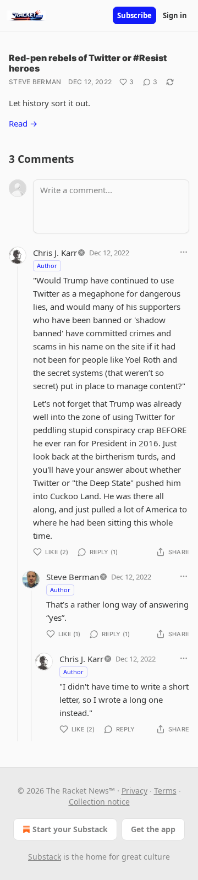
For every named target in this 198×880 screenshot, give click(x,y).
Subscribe (134, 15)
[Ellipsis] (184, 252)
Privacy (134, 790)
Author (47, 265)
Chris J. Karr (55, 252)
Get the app (153, 829)
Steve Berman (35, 82)
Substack (44, 856)
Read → (23, 123)
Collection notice (99, 801)
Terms (165, 790)
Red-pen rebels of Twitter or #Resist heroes (88, 63)
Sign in (175, 15)
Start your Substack (70, 829)
